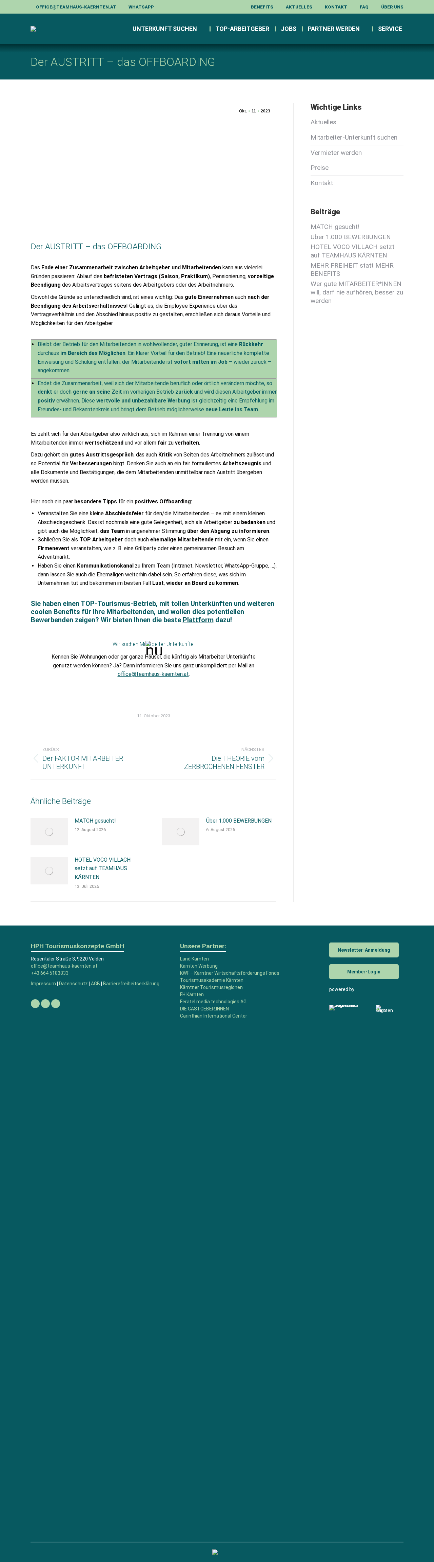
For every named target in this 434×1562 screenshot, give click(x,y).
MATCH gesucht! (95, 821)
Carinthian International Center (213, 1016)
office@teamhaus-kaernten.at (76, 7)
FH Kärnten (192, 994)
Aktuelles (323, 122)
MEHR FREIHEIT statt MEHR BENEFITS (352, 270)
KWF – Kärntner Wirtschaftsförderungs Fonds (229, 973)
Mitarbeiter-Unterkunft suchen (354, 137)
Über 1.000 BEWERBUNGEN (239, 821)
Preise (320, 168)
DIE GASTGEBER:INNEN (204, 1008)
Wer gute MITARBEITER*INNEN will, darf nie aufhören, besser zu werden (357, 292)
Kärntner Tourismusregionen (211, 987)
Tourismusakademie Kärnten (211, 980)
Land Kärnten (194, 959)
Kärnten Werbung (199, 966)
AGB (95, 983)
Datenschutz (73, 983)
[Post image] (49, 831)
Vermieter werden (336, 153)
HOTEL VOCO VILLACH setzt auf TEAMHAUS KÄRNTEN (103, 868)
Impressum (43, 983)
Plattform (198, 620)
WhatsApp (141, 7)
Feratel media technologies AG (213, 1001)
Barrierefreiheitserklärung (131, 983)
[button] (314, 10)
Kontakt (322, 183)
